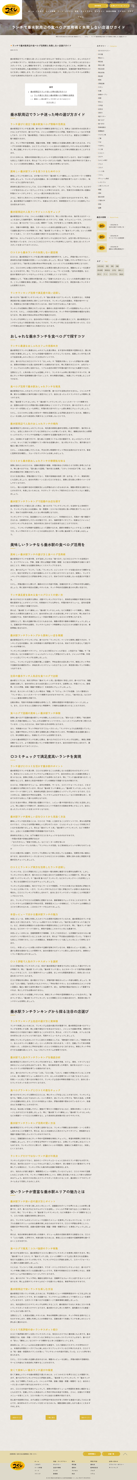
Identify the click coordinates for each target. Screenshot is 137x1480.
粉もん (100, 102)
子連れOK (101, 200)
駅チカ (99, 274)
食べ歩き (101, 124)
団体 (99, 193)
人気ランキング (103, 186)
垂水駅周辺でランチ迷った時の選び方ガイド (48, 91)
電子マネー (102, 116)
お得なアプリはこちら (119, 6)
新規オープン (102, 94)
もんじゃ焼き (102, 160)
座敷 (99, 208)
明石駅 (100, 76)
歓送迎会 (107, 270)
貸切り (100, 113)
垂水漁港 (101, 197)
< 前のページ (16, 1417)
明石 (107, 266)
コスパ (100, 167)
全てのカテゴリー (104, 51)
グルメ (100, 164)
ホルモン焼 (102, 135)
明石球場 (101, 72)
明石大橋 (101, 65)
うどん (100, 175)
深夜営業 (101, 83)
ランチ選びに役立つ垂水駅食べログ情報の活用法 (54, 95)
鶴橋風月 (101, 131)
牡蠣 (99, 91)
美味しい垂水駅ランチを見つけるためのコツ (52, 99)
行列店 (100, 105)
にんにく (101, 153)
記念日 (100, 109)
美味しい (120, 270)
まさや (100, 157)
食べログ (101, 120)
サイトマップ (113, 1467)
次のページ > (85, 1417)
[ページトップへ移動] (125, 1454)
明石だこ (101, 58)
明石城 (100, 61)
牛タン (100, 87)
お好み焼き (101, 266)
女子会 (114, 270)
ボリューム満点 (103, 178)
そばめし (101, 145)
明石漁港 (101, 69)
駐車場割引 (102, 127)
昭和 (99, 80)
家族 (99, 204)
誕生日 (121, 274)
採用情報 (98, 6)
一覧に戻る (51, 1417)
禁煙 (99, 98)
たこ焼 (100, 149)
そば (99, 142)
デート (105, 274)
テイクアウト (113, 274)
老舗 (117, 266)
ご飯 (99, 138)
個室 (99, 189)
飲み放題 (100, 270)
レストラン (102, 182)
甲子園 (100, 54)
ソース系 (101, 171)
